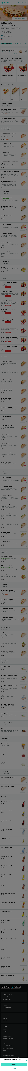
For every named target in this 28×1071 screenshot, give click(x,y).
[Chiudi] (26, 1060)
